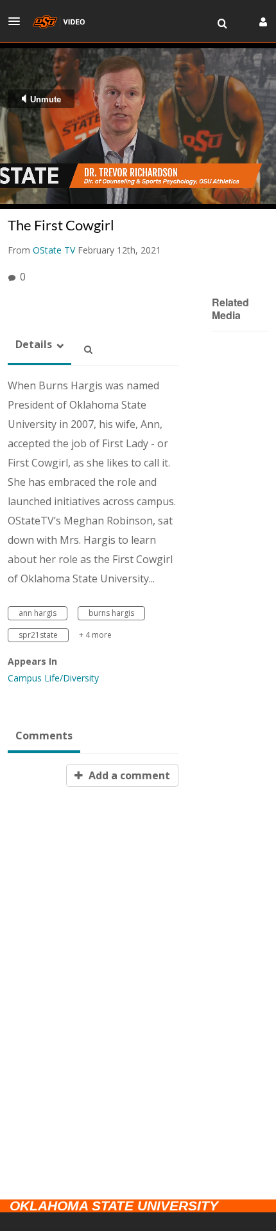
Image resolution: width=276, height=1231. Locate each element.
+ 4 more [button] (95, 634)
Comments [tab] (44, 735)
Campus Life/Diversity (53, 678)
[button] (18, 21)
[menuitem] (222, 23)
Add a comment (128, 775)
